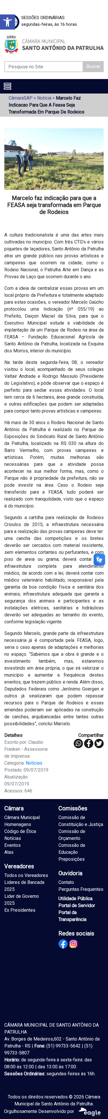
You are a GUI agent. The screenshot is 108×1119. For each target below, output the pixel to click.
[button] (7, 22)
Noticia (44, 98)
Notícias (34, 763)
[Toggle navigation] (7, 86)
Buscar (93, 66)
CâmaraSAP (21, 98)
